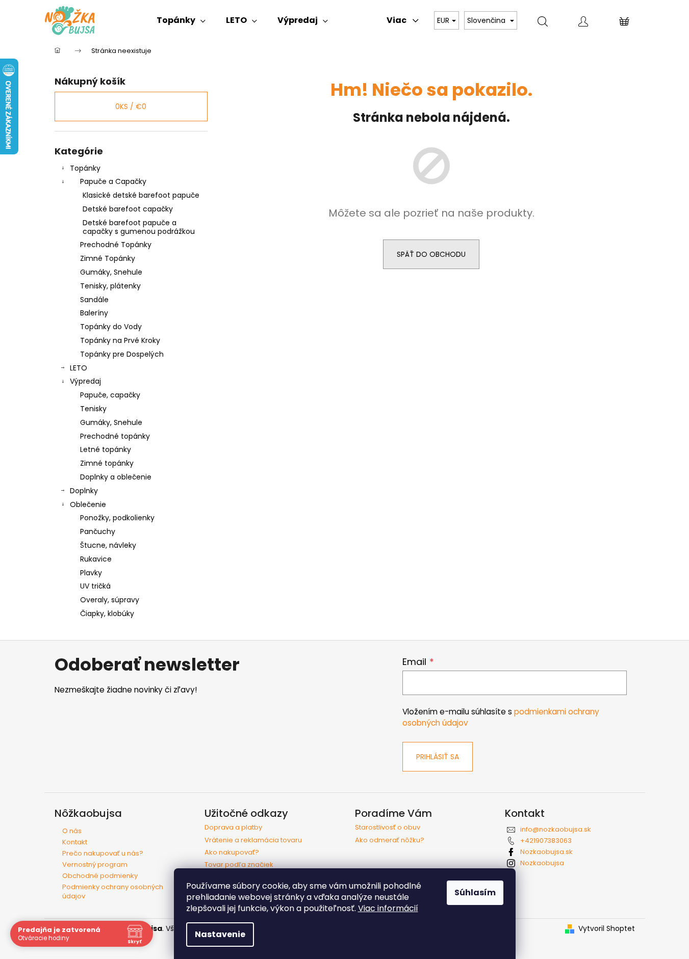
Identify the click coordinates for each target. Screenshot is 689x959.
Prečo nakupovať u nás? (102, 853)
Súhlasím (475, 892)
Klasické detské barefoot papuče (141, 195)
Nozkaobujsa (542, 863)
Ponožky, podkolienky (117, 518)
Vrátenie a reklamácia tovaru (253, 840)
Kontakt (74, 842)
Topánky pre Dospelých (122, 354)
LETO (78, 368)
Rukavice (96, 559)
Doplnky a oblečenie (115, 477)
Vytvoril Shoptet (606, 929)
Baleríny (94, 313)
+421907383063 (546, 840)
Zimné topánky (107, 463)
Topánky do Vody (111, 327)
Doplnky (84, 491)
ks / (130, 106)
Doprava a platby (233, 827)
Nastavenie (220, 934)
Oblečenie (88, 504)
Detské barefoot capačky (128, 209)
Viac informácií (388, 908)
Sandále (94, 300)
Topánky (85, 168)
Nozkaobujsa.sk (546, 852)
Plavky (91, 573)
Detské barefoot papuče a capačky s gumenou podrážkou (139, 227)
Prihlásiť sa (437, 757)
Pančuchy (97, 531)
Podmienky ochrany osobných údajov (112, 891)
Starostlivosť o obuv (387, 827)
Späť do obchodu (431, 254)
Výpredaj (85, 381)
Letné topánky (105, 449)
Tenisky (93, 409)
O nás (72, 831)
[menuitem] (181, 20)
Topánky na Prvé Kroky (120, 340)
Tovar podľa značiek (239, 864)
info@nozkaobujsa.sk (555, 829)
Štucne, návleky (108, 545)
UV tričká (95, 586)
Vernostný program (94, 864)
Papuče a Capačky (113, 181)
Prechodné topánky (115, 436)
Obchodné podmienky (100, 876)
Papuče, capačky (110, 395)
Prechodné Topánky (115, 244)
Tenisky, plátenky (110, 286)
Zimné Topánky (107, 258)
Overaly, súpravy (109, 600)
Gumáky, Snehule (111, 272)
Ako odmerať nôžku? (389, 840)
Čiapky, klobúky (107, 613)
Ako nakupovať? (232, 852)
